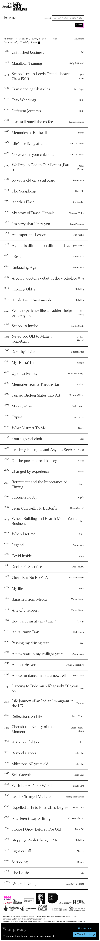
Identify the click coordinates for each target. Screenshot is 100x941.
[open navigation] (94, 4)
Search (47, 18)
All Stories (8, 39)
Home (54, 39)
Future (10, 18)
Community (9, 42)
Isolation (23, 39)
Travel (23, 42)
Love (34, 39)
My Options (86, 929)
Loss (44, 39)
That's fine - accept (86, 934)
